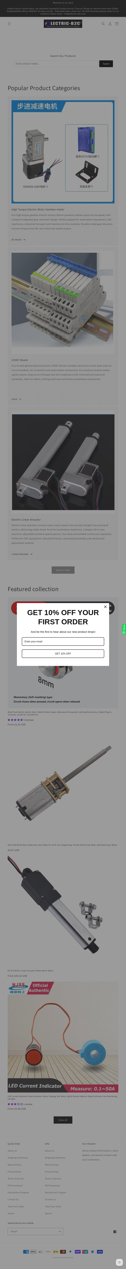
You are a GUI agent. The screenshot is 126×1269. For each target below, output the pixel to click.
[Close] (105, 606)
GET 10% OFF (63, 653)
